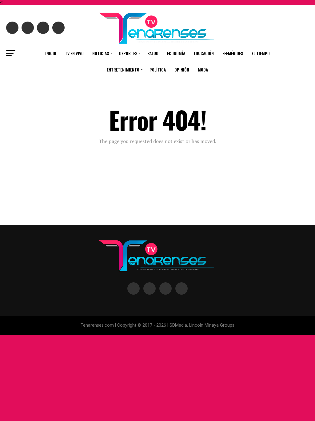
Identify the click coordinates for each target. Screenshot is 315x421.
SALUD (152, 53)
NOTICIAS (100, 53)
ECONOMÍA (176, 53)
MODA (203, 69)
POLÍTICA (158, 69)
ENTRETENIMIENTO (123, 69)
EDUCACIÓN (204, 53)
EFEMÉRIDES (232, 53)
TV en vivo (74, 53)
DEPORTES (128, 53)
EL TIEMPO (261, 53)
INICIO (50, 53)
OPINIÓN (181, 69)
